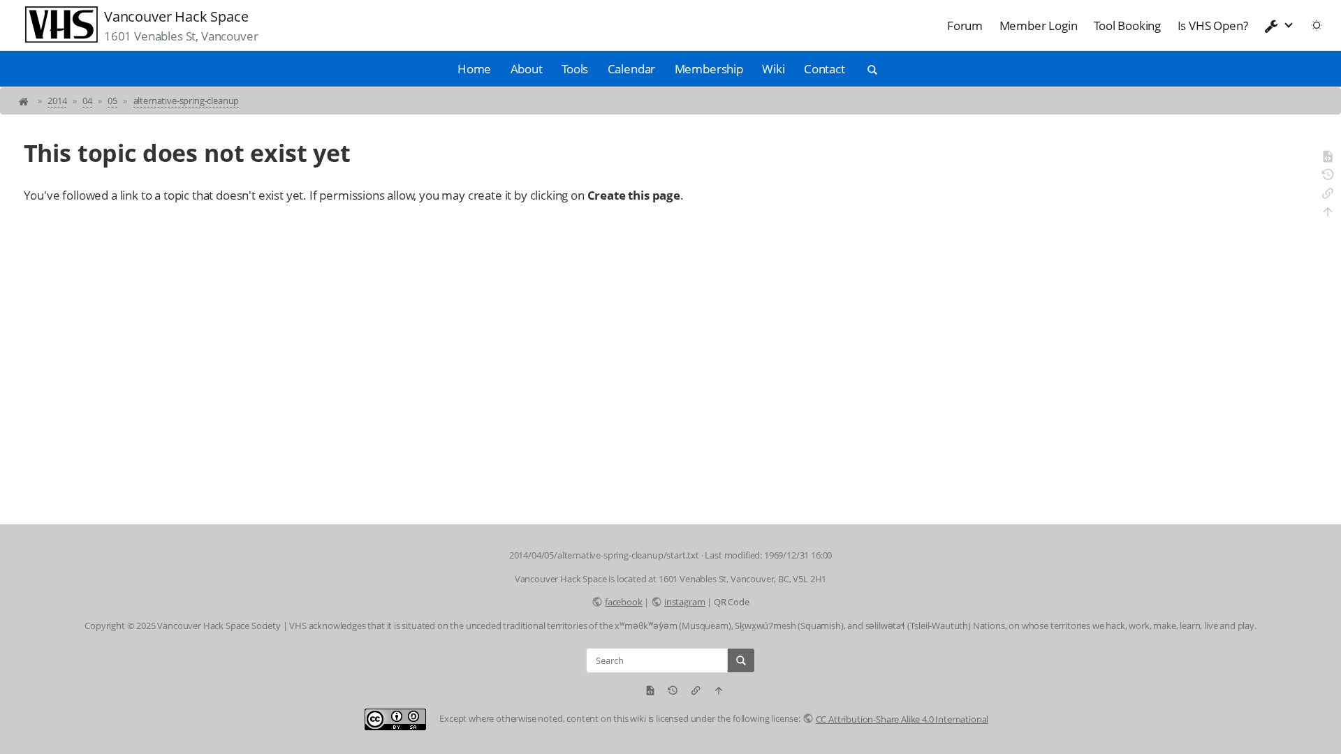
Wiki (773, 69)
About (527, 69)
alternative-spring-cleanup (186, 100)
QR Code (731, 602)
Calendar (632, 69)
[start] (24, 100)
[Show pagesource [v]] (1328, 158)
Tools (575, 69)
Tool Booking (1127, 25)
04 (87, 100)
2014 (56, 100)
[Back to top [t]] (1328, 214)
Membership (709, 69)
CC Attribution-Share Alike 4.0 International (902, 719)
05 (112, 100)
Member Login (1038, 25)
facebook (623, 602)
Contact (824, 69)
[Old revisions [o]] (1328, 177)
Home (474, 69)
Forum (965, 25)
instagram (684, 602)
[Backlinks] (1328, 195)
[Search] (741, 660)
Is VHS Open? (1213, 25)
